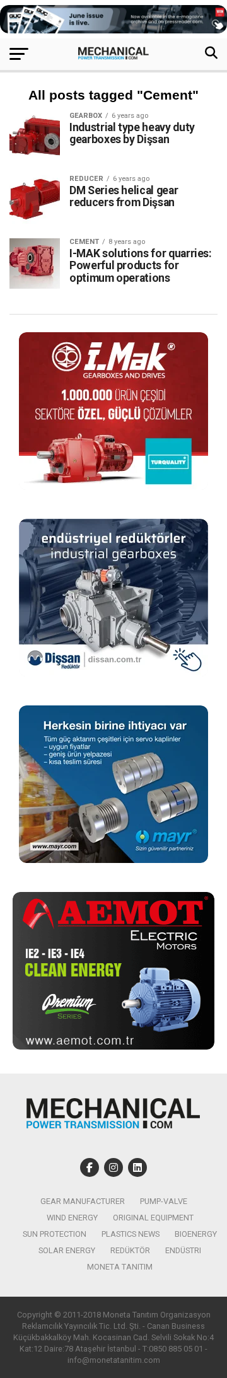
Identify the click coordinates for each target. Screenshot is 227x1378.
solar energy (66, 1250)
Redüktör (130, 1250)
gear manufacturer (82, 1201)
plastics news (131, 1234)
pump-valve (163, 1201)
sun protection (54, 1234)
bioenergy (196, 1234)
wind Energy (72, 1217)
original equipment (153, 1217)
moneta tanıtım (120, 1266)
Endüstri (183, 1250)
